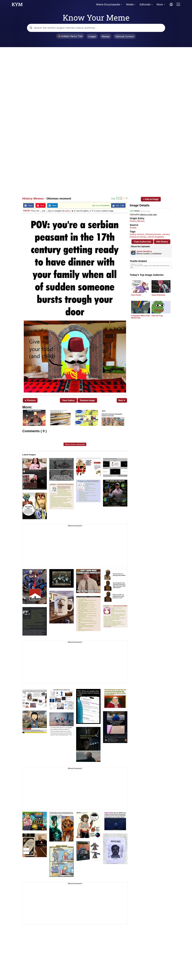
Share (29, 206)
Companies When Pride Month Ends (140, 317)
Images (92, 36)
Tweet (53, 206)
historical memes (138, 237)
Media (129, 4)
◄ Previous (30, 400)
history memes (137, 234)
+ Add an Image (150, 199)
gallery (67, 211)
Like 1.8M (119, 206)
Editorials (145, 4)
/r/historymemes (153, 234)
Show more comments (75, 444)
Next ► (122, 400)
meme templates (156, 237)
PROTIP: (27, 211)
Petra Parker (136, 295)
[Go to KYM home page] (17, 5)
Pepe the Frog (157, 316)
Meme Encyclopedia (108, 4)
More (159, 4)
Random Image (87, 400)
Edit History (162, 241)
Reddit (133, 228)
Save (41, 206)
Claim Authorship (142, 241)
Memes (105, 36)
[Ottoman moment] (74, 304)
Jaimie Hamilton (144, 251)
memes (166, 234)
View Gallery (68, 400)
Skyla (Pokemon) (158, 295)
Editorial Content (125, 36)
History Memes (33, 198)
